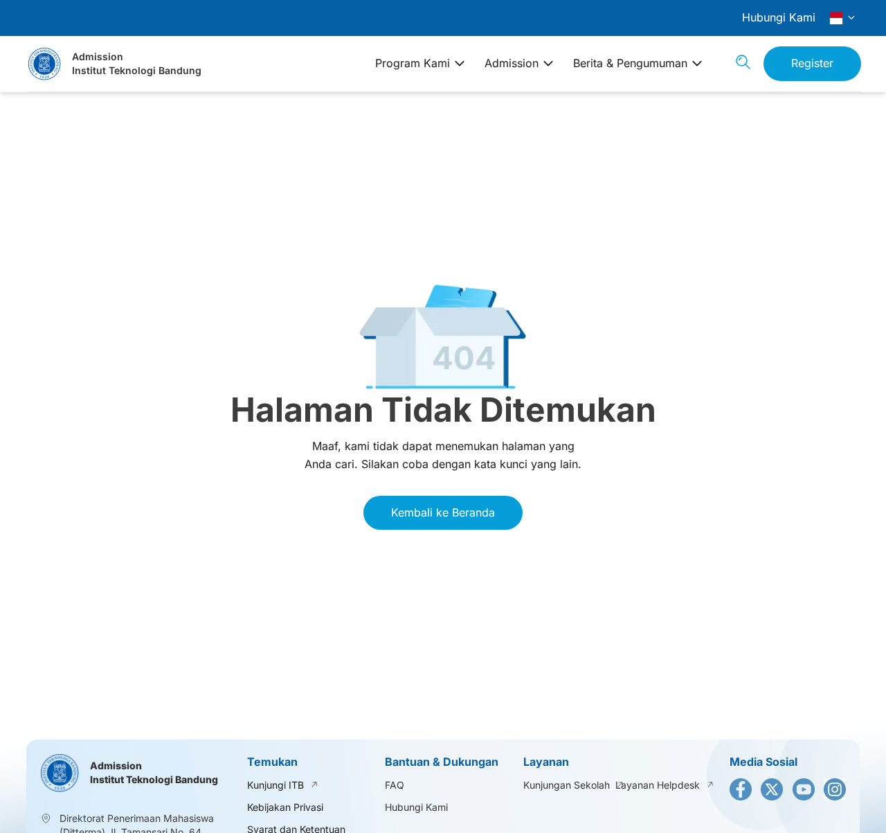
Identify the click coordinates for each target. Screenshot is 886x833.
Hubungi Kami (778, 17)
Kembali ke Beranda (443, 512)
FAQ (394, 785)
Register (812, 63)
